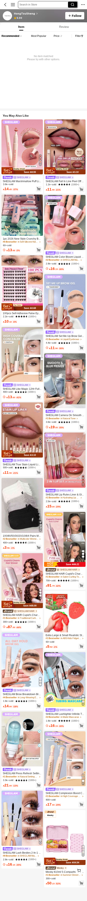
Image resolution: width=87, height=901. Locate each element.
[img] (22, 171)
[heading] (38, 13)
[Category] (13, 4)
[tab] (21, 26)
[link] (7, 16)
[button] (5, 4)
